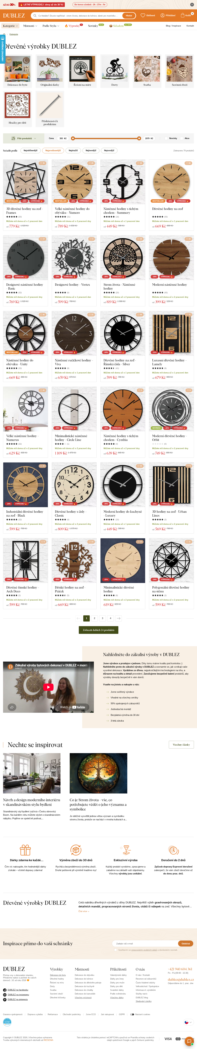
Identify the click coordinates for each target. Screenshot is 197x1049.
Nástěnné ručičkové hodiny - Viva (74, 362)
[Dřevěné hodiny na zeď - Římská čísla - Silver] (123, 333)
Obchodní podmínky (72, 1014)
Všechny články (181, 744)
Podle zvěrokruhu (118, 994)
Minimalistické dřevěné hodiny (119, 589)
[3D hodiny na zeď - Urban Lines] (171, 484)
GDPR (122, 1014)
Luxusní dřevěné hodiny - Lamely (169, 362)
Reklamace (53, 1014)
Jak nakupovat (107, 1014)
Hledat (129, 15)
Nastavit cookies (142, 1014)
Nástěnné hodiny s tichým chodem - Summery (121, 211)
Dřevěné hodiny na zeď (167, 209)
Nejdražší (73, 150)
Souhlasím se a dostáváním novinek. (148, 950)
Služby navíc (141, 994)
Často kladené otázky (145, 983)
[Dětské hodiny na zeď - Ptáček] (74, 560)
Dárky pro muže (117, 983)
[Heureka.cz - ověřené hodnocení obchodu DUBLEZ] (7, 1022)
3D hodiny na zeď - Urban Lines (169, 513)
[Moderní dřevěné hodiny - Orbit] (171, 409)
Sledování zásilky (144, 1001)
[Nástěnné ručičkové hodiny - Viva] (74, 333)
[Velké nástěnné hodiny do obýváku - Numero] (74, 182)
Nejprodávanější (53, 150)
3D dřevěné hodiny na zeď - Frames (24, 211)
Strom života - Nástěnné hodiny (119, 286)
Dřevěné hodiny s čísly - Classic (70, 513)
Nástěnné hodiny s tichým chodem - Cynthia (121, 438)
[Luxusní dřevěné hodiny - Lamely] (171, 333)
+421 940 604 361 (180, 969)
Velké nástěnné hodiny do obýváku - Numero (72, 211)
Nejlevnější (91, 150)
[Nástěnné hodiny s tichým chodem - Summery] (123, 182)
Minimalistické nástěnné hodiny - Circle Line (71, 438)
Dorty (52, 986)
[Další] (118, 618)
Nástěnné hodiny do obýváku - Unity (19, 362)
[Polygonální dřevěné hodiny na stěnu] (171, 560)
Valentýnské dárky (118, 975)
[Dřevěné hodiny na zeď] (171, 182)
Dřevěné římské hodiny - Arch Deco (22, 589)
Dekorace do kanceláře (85, 994)
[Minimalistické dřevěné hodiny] (123, 560)
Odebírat (186, 944)
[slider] (73, 138)
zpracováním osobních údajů (144, 950)
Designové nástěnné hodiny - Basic (24, 286)
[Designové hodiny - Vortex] (74, 257)
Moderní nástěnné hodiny (169, 284)
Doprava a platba (35, 1014)
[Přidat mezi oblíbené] (92, 390)
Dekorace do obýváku (84, 975)
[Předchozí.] (78, 618)
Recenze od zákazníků (146, 979)
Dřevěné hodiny (57, 979)
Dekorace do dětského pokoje (88, 983)
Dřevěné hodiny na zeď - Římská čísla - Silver (120, 362)
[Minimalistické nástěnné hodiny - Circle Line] (74, 409)
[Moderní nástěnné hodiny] (171, 257)
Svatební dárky (117, 990)
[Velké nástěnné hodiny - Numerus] (25, 409)
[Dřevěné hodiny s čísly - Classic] (74, 484)
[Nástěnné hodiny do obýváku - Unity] (25, 333)
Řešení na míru (57, 983)
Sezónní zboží (56, 994)
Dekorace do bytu (58, 975)
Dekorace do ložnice (84, 979)
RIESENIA (48, 1040)
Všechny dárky (117, 997)
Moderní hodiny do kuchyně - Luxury (123, 513)
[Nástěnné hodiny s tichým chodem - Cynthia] (123, 409)
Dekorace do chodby (84, 990)
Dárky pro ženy (117, 979)
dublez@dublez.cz (181, 979)
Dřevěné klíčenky (58, 997)
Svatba (53, 990)
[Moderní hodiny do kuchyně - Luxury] (123, 484)
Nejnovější (109, 150)
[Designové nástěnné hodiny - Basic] (25, 257)
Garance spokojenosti (12, 1014)
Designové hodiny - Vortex (72, 284)
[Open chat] (189, 1041)
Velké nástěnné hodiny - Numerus (22, 438)
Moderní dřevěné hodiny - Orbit (169, 438)
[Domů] (4, 34)
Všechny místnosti (83, 997)
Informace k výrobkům (146, 990)
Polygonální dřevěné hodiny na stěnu (170, 589)
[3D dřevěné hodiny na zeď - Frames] (25, 182)
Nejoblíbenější (30, 150)
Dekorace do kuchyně (84, 986)
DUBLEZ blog (142, 997)
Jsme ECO (91, 1014)
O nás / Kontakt (143, 975)
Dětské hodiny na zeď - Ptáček (70, 589)
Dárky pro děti (116, 986)
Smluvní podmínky (145, 1040)
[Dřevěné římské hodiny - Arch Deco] (25, 560)
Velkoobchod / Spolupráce (147, 986)
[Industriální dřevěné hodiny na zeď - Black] (25, 484)
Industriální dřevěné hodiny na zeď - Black (24, 513)
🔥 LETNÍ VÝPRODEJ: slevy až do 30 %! (41, 4)
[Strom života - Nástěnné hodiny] (123, 257)
